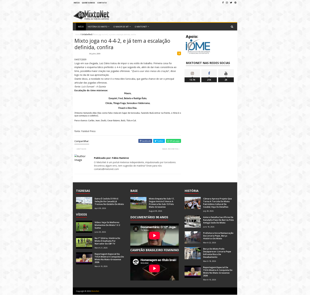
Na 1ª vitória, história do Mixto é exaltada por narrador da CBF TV (107, 241)
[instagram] (227, 2)
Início (77, 2)
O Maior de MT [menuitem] (121, 26)
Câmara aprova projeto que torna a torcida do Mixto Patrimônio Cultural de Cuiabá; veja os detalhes (217, 202)
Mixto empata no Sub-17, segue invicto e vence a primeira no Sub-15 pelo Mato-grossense (161, 202)
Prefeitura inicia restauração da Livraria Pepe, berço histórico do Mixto (218, 235)
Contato (102, 2)
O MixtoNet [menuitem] (141, 26)
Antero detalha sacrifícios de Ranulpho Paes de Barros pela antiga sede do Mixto (218, 220)
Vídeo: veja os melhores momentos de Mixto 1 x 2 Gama (107, 225)
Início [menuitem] (81, 26)
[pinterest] (235, 2)
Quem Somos (88, 2)
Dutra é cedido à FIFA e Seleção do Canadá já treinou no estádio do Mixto (109, 201)
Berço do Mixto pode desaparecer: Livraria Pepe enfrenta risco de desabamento (217, 252)
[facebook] (223, 2)
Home (77, 34)
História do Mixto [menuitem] (98, 26)
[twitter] (231, 2)
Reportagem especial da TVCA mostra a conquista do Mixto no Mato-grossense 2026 (109, 258)
